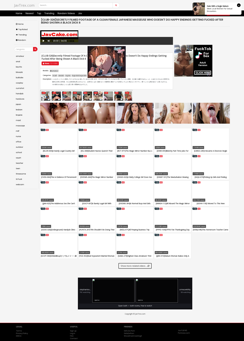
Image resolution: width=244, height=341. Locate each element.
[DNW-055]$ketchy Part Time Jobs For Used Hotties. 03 (172, 152)
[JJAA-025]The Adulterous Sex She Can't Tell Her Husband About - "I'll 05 (59, 204)
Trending (49, 13)
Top (39, 13)
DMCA (18, 336)
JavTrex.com (24, 5)
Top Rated (23, 29)
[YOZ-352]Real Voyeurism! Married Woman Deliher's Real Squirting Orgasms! (96, 257)
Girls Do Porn (129, 331)
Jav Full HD (182, 330)
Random (22, 40)
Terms (19, 331)
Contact (74, 338)
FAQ (71, 336)
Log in (72, 333)
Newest (30, 13)
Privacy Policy (22, 333)
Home (19, 13)
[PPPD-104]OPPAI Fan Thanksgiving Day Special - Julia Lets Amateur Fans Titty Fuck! (172, 230)
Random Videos (66, 13)
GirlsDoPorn (129, 333)
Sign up (73, 331)
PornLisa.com (184, 333)
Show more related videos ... (134, 265)
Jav (80, 13)
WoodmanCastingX (133, 336)
